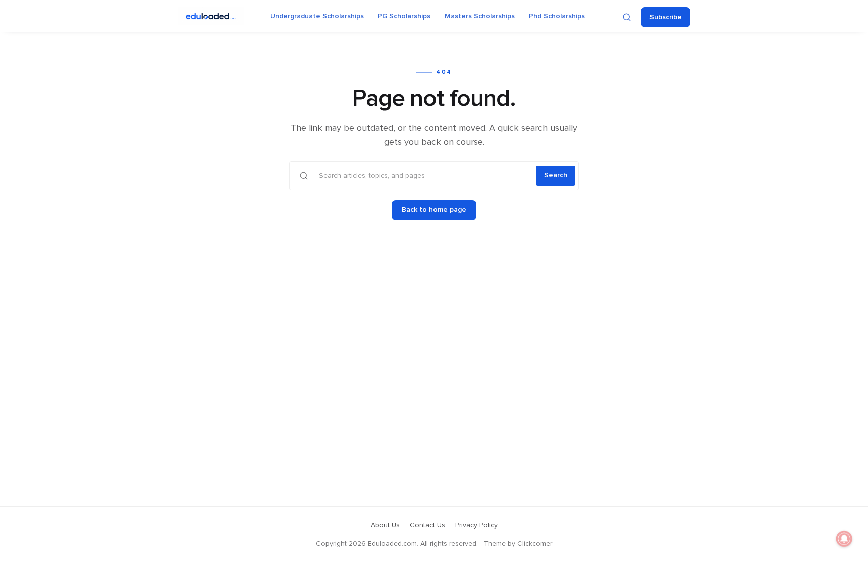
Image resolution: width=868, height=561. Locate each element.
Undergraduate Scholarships (317, 16)
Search (555, 175)
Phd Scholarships (557, 16)
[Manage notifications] (844, 539)
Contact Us (427, 525)
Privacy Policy (476, 525)
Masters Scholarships (480, 16)
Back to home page (434, 209)
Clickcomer (534, 543)
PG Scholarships (404, 16)
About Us (385, 525)
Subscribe (665, 17)
